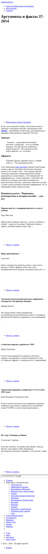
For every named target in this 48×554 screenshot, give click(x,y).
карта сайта (11, 539)
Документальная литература (23, 496)
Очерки (14, 507)
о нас (8, 533)
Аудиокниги (11, 518)
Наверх (9, 548)
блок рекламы (21, 167)
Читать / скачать (12, 245)
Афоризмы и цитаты (19, 487)
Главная (9, 480)
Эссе (13, 513)
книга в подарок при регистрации (20, 6)
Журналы (15, 498)
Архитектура (16, 485)
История (14, 502)
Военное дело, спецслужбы (22, 491)
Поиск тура (11, 522)
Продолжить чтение (14, 122)
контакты (10, 537)
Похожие (27, 122)
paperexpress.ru (7, 2)
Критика (14, 504)
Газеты (14, 493)
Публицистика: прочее (20, 511)
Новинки (10, 520)
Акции (9, 524)
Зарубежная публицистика (22, 500)
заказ (8, 535)
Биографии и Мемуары (20, 489)
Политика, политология (21, 509)
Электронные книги (14, 515)
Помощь (9, 526)
